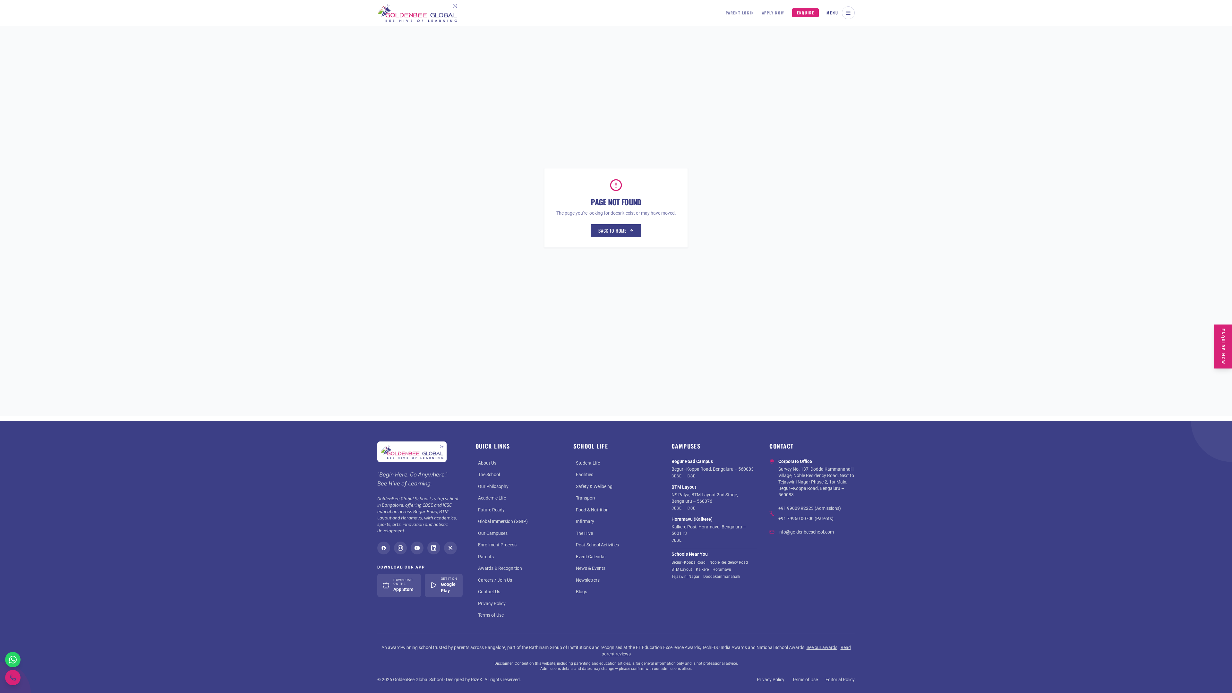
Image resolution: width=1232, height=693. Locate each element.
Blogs (581, 591)
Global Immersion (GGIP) (503, 521)
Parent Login (740, 12)
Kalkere (702, 569)
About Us (487, 463)
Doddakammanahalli (721, 576)
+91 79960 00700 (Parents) (806, 518)
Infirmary (585, 521)
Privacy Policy (492, 603)
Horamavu (722, 569)
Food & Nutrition (592, 509)
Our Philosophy (493, 486)
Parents (486, 556)
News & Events (590, 568)
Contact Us (489, 591)
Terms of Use (491, 615)
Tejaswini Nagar (685, 576)
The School (489, 474)
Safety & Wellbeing (594, 486)
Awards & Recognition (500, 568)
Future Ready (491, 509)
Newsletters (588, 580)
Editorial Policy (840, 679)
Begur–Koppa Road (689, 562)
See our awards (822, 647)
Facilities (584, 474)
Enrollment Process (497, 544)
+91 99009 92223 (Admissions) (809, 508)
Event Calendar (591, 556)
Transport (585, 498)
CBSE (676, 476)
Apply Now (773, 12)
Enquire (805, 12)
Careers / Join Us (495, 580)
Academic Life (492, 498)
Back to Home (612, 230)
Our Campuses (493, 533)
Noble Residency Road (728, 562)
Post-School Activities (597, 544)
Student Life (588, 463)
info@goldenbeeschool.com (806, 532)
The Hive (584, 533)
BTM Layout (682, 569)
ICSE (691, 476)
